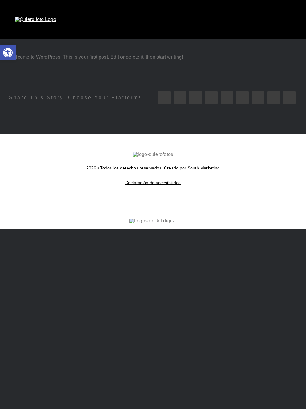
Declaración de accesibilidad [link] (153, 182)
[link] (8, 52)
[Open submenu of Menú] (287, 19)
